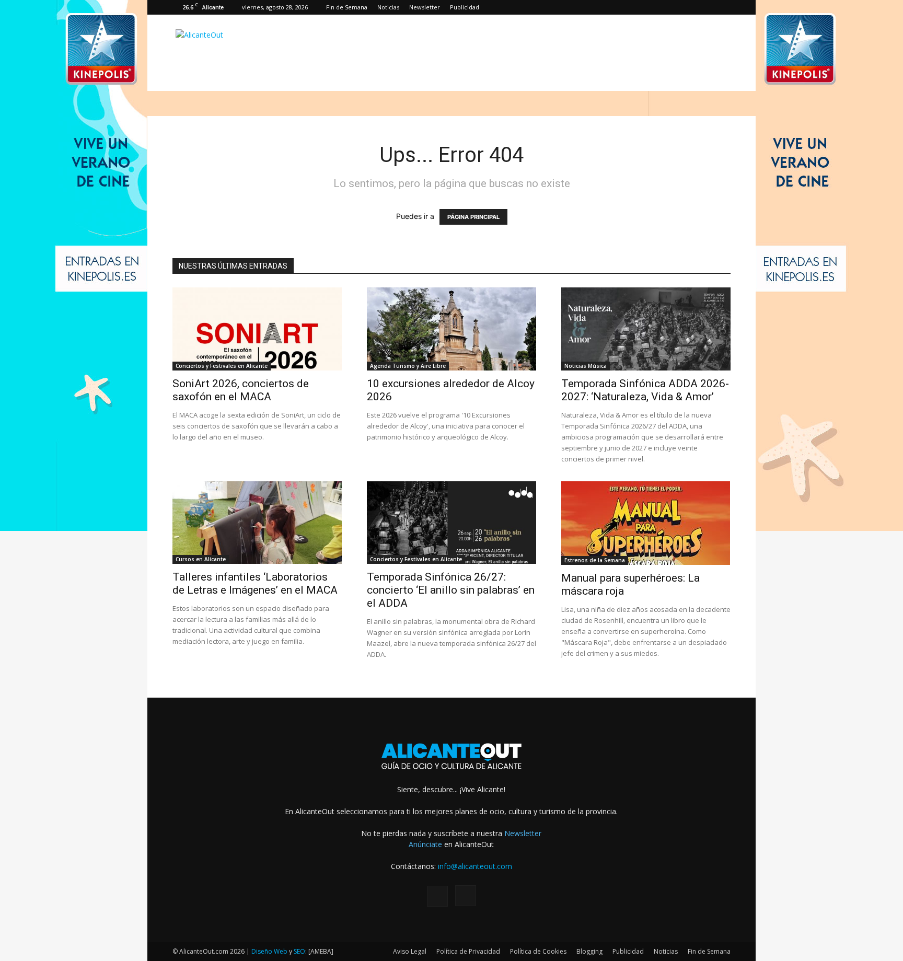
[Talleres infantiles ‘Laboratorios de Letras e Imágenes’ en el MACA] (257, 522)
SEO (299, 951)
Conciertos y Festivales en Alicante (222, 365)
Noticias (388, 7)
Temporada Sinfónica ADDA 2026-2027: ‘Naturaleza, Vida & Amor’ (645, 390)
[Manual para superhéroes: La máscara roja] (646, 523)
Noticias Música (585, 365)
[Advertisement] (540, 52)
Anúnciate (425, 844)
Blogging (589, 951)
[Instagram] (723, 7)
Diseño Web (269, 951)
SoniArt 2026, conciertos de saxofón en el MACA (240, 390)
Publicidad (464, 7)
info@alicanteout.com (475, 866)
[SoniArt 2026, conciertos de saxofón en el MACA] (257, 328)
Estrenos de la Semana (594, 560)
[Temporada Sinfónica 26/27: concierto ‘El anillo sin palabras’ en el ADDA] (451, 522)
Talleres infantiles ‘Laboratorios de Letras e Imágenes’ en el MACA (255, 583)
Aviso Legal (409, 951)
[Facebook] (705, 7)
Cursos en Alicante (201, 559)
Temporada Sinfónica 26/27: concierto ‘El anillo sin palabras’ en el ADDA (451, 590)
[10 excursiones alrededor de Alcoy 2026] (451, 328)
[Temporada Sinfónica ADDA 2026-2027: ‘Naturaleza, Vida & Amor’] (646, 328)
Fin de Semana (346, 7)
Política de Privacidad (468, 951)
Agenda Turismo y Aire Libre (408, 365)
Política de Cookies (538, 951)
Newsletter (424, 7)
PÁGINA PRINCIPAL (473, 217)
